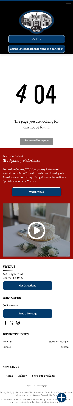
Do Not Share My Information (29, 392)
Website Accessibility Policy (45, 395)
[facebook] (5, 323)
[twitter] (11, 323)
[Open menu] (68, 5)
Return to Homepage (37, 140)
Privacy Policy (6, 392)
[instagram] (18, 323)
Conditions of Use (53, 392)
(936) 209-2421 (10, 305)
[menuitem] (9, 375)
